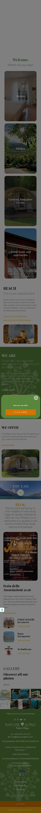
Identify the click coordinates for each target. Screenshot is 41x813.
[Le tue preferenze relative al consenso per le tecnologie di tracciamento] (2, 610)
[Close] (36, 398)
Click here (20, 412)
